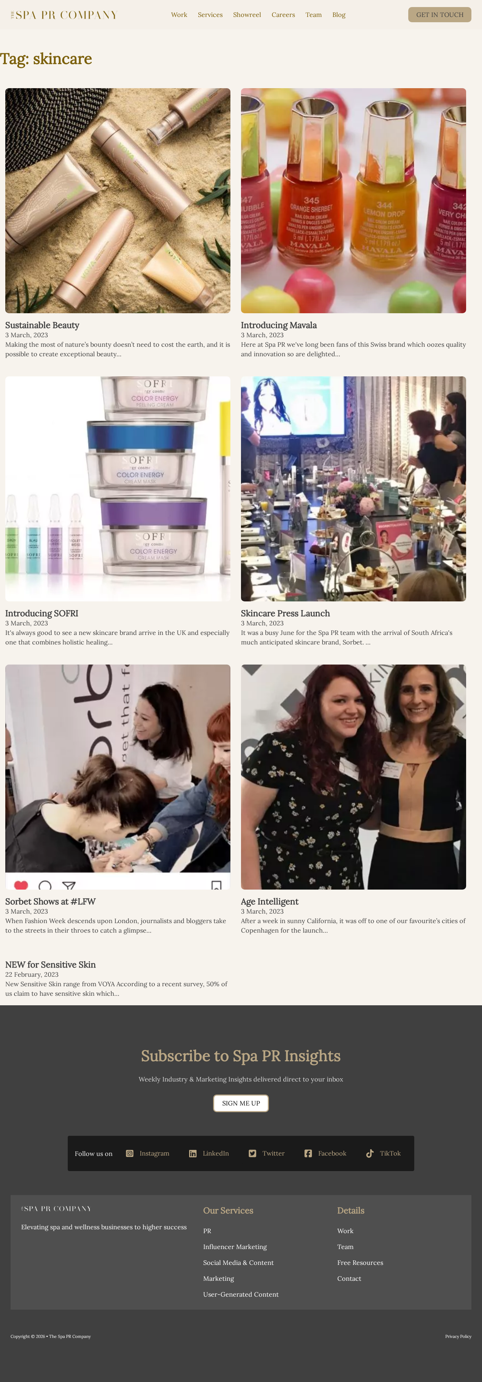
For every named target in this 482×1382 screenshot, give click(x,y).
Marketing (218, 1278)
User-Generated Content (241, 1294)
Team (314, 15)
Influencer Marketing (235, 1247)
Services (210, 15)
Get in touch (440, 15)
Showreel (247, 15)
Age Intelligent (270, 901)
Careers (283, 15)
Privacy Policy (458, 1336)
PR (207, 1231)
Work (179, 15)
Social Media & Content (238, 1263)
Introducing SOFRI (41, 613)
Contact (349, 1278)
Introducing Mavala (279, 325)
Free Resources (360, 1263)
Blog (338, 15)
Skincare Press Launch (285, 613)
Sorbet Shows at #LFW (50, 901)
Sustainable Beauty (42, 325)
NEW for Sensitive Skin (50, 964)
